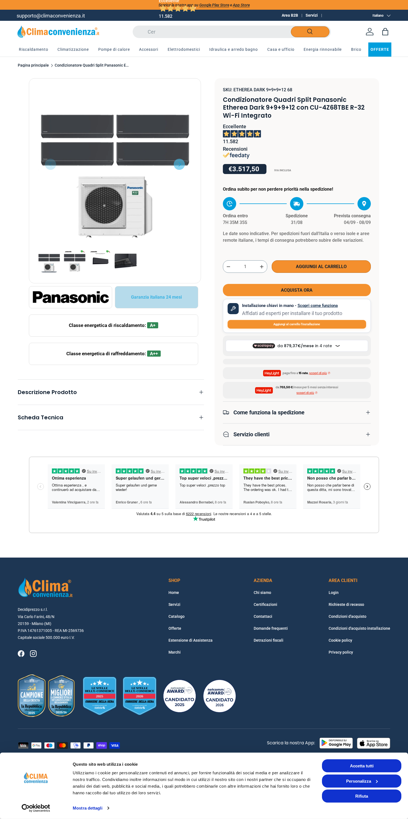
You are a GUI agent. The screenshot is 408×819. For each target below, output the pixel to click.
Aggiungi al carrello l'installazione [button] (296, 324)
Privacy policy (341, 652)
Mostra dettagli (87, 808)
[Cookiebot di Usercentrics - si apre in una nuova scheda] (36, 808)
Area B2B (290, 15)
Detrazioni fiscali (268, 640)
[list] (115, 164)
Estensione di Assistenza (190, 640)
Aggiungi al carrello (321, 266)
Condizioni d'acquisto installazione (359, 628)
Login (334, 592)
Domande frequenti (271, 628)
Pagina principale (33, 65)
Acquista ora (297, 290)
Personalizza (358, 780)
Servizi (312, 15)
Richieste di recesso (346, 604)
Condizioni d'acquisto (347, 616)
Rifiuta (361, 796)
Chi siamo (262, 592)
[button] (385, 32)
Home (173, 592)
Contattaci (263, 616)
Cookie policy (340, 640)
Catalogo (176, 616)
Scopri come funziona (318, 305)
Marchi (174, 652)
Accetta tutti (362, 765)
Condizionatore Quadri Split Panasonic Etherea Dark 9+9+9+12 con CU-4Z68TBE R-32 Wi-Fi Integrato (92, 65)
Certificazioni (265, 604)
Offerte (174, 628)
